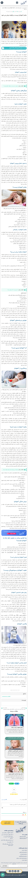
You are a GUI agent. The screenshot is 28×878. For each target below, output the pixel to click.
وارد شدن (4, 799)
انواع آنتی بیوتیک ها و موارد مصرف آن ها (10, 469)
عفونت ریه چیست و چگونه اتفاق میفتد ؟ (10, 86)
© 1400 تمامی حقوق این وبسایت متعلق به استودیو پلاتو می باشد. (14, 875)
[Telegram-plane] (15, 871)
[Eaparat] (13, 871)
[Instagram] (10, 871)
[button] (17, 3)
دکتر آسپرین (24, 7)
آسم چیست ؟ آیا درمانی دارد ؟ (12, 289)
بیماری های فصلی (18, 7)
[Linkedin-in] (18, 871)
